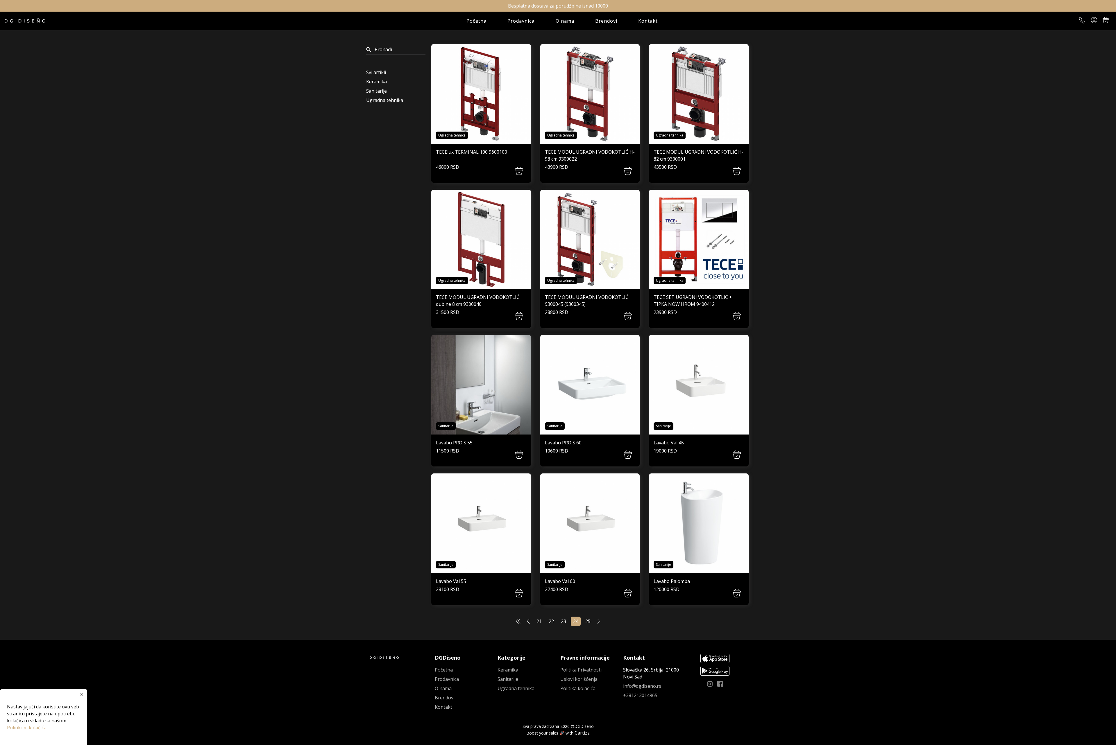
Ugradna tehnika (384, 100)
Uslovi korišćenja (579, 679)
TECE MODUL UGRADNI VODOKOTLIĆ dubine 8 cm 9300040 (477, 300)
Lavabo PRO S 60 (563, 442)
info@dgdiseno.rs (642, 686)
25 (588, 621)
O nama (565, 21)
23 (563, 621)
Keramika (376, 81)
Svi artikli (376, 72)
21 (539, 621)
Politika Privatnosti (581, 670)
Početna (476, 21)
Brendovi (606, 21)
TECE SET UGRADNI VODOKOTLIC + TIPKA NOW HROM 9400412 (693, 300)
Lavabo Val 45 (669, 442)
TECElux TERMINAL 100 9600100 (471, 152)
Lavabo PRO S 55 (454, 442)
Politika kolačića (577, 688)
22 (551, 621)
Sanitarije (376, 91)
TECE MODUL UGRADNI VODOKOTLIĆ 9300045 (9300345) (586, 300)
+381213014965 (640, 695)
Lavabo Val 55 (451, 581)
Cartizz (582, 733)
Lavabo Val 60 (560, 581)
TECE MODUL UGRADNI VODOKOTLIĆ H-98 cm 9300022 (590, 155)
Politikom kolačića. (27, 727)
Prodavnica (520, 21)
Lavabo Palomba (672, 581)
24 (575, 621)
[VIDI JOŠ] (481, 94)
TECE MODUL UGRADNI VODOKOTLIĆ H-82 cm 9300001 (698, 155)
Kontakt (648, 21)
